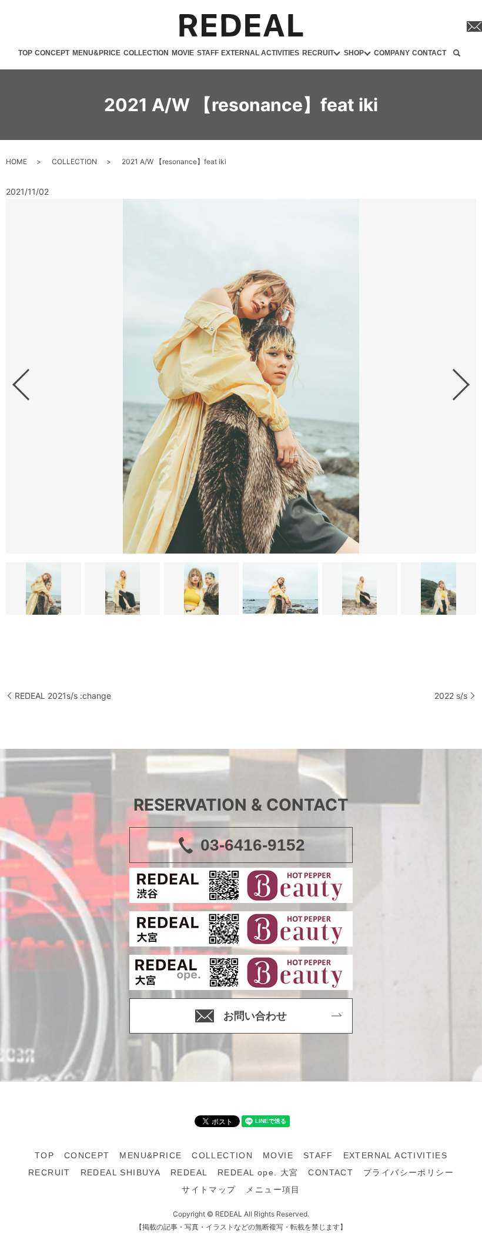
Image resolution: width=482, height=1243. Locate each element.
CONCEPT (52, 53)
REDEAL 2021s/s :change (63, 696)
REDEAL (188, 1172)
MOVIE (183, 53)
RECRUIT (318, 53)
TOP (25, 53)
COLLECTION (146, 53)
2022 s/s (450, 696)
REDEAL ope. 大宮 (258, 1172)
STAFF (208, 53)
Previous (11, 379)
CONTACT (429, 53)
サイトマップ (209, 1189)
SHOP (354, 53)
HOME (16, 161)
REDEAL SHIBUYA (121, 1172)
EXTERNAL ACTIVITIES (260, 53)
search (457, 53)
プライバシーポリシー (408, 1172)
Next (471, 379)
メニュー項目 (273, 1189)
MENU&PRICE (96, 53)
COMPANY (392, 53)
